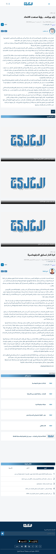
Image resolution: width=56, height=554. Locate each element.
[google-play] (33, 542)
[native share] (2, 24)
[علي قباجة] (52, 271)
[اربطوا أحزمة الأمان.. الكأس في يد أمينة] (28, 140)
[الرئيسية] (28, 526)
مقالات (51, 13)
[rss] (29, 546)
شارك (6, 24)
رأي (54, 13)
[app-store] (23, 542)
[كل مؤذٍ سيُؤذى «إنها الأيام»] (28, 183)
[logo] (28, 3)
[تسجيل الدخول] (8, 4)
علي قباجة (45, 271)
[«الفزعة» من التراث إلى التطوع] (28, 226)
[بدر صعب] (52, 31)
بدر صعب (45, 31)
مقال (53, 111)
